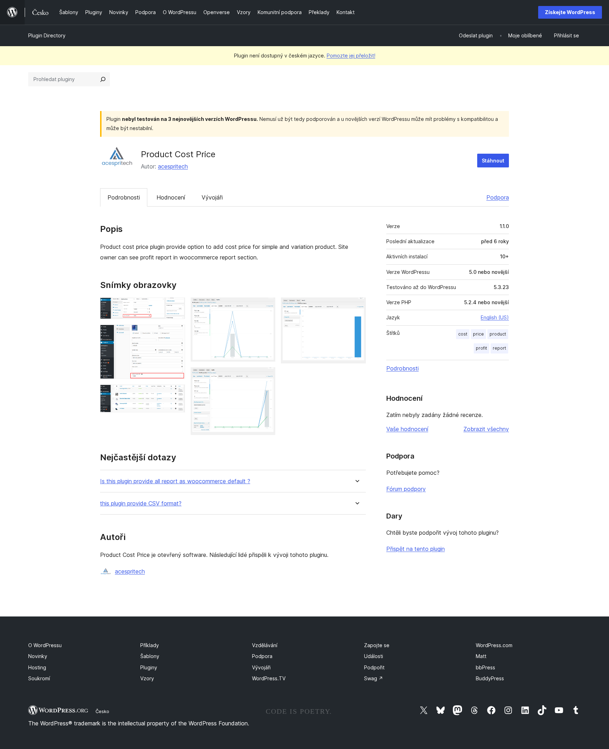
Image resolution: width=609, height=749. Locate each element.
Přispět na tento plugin (415, 548)
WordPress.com (494, 645)
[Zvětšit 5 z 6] (265, 376)
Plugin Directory (47, 35)
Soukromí (39, 678)
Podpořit (374, 667)
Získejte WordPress (570, 12)
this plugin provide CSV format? (141, 503)
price (478, 334)
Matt (481, 656)
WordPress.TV (268, 678)
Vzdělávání (264, 645)
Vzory (147, 678)
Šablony (149, 656)
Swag (373, 678)
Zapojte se (376, 645)
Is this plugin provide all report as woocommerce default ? (175, 481)
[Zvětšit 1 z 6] (175, 307)
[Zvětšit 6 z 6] (356, 307)
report (499, 348)
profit (481, 348)
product (498, 334)
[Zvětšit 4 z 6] (265, 307)
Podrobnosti (123, 197)
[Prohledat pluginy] (103, 79)
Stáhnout (493, 161)
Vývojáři (212, 197)
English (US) (495, 317)
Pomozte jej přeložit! (351, 56)
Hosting (37, 667)
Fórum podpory (406, 488)
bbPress (485, 667)
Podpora (497, 197)
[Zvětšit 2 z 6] (175, 334)
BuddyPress (490, 678)
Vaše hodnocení (407, 428)
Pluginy (148, 667)
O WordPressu (45, 645)
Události (373, 656)
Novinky (37, 656)
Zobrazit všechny (486, 428)
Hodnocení (170, 197)
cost (462, 334)
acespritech (173, 166)
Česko (102, 711)
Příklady (149, 645)
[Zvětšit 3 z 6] (175, 394)
